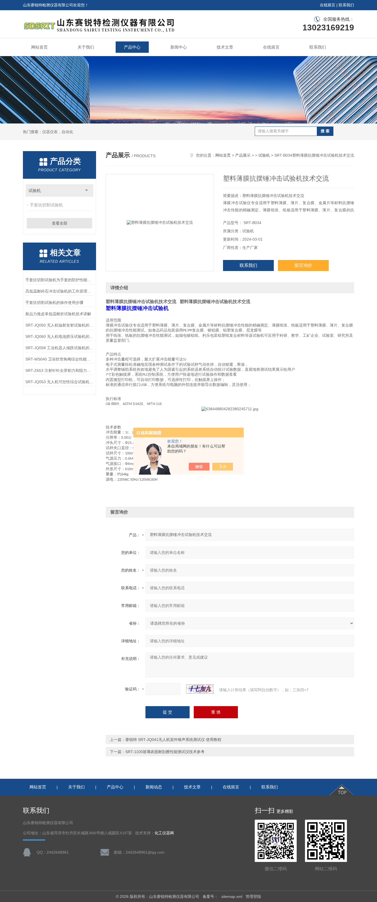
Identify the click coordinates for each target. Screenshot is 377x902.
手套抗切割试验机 (46, 205)
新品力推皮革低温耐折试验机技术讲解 (58, 314)
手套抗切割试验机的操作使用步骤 (54, 302)
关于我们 (86, 47)
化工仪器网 (164, 833)
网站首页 (39, 47)
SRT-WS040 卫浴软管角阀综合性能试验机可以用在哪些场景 (59, 359)
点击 (86, 190)
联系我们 (346, 5)
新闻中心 (178, 47)
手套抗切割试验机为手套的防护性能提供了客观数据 (59, 280)
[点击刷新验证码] (200, 689)
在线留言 (327, 5)
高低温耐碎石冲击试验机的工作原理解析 (59, 291)
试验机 (34, 190)
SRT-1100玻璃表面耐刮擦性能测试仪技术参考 (165, 752)
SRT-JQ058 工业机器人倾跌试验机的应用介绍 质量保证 (59, 348)
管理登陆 (253, 896)
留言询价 (303, 265)
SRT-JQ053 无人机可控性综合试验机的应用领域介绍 (59, 382)
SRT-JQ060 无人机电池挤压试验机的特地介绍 (59, 336)
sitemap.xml (231, 896)
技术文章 (225, 47)
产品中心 (132, 47)
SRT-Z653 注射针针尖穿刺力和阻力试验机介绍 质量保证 (59, 370)
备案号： (210, 896)
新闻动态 (153, 787)
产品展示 (243, 155)
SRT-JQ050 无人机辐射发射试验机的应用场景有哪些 (59, 325)
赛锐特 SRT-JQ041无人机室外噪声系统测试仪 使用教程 (173, 739)
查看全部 (59, 223)
